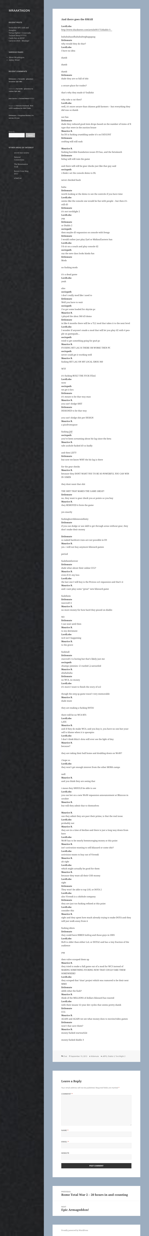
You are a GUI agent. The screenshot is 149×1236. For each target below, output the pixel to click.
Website (65, 1153)
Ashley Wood (14, 60)
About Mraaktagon (16, 57)
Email (65, 1141)
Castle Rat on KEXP (17, 38)
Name (64, 1130)
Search (12, 131)
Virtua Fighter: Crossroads (20, 33)
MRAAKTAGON (19, 10)
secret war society (21, 153)
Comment (67, 1094)
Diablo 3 (111, 1056)
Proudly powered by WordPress (74, 1230)
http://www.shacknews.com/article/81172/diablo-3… (86, 29)
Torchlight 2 (120, 1056)
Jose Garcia (13, 98)
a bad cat (18, 178)
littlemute (12, 79)
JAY (71, 431)
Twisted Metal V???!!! (18, 35)
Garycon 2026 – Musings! (19, 41)
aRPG (105, 1056)
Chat (65, 1056)
